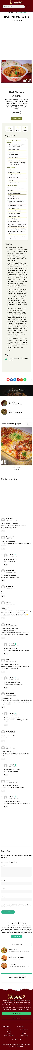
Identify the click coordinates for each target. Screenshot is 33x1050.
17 (21, 21)
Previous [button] (27, 424)
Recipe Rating (4, 862)
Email (3, 889)
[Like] (8, 379)
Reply (3, 530)
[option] (16, 448)
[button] (25, 141)
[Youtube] (20, 1040)
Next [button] (30, 424)
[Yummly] (21, 379)
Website (3, 897)
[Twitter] (14, 379)
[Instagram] (18, 1040)
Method (18, 130)
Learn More (16, 936)
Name (3, 880)
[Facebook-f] (13, 1040)
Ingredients (9, 130)
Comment (4, 866)
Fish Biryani (16, 467)
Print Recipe (16, 112)
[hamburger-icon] (28, 7)
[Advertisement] (16, 41)
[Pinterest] (18, 379)
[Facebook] (11, 379)
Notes (25, 130)
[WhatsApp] (24, 379)
